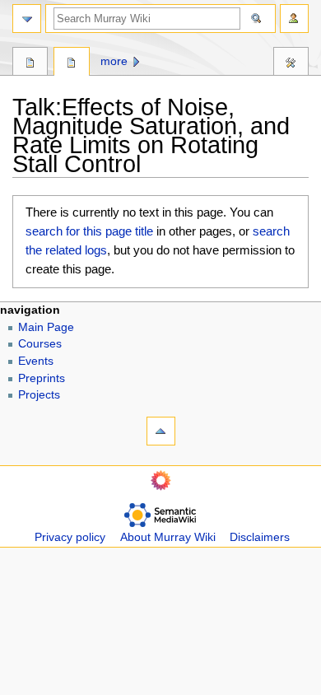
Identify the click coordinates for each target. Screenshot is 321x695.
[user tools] (294, 18)
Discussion (71, 63)
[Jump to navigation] (26, 18)
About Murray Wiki (168, 537)
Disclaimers (260, 537)
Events (36, 361)
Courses (40, 344)
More (114, 61)
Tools (291, 63)
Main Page (46, 327)
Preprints (41, 378)
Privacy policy (70, 537)
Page (30, 63)
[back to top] (161, 431)
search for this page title (89, 231)
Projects (39, 395)
